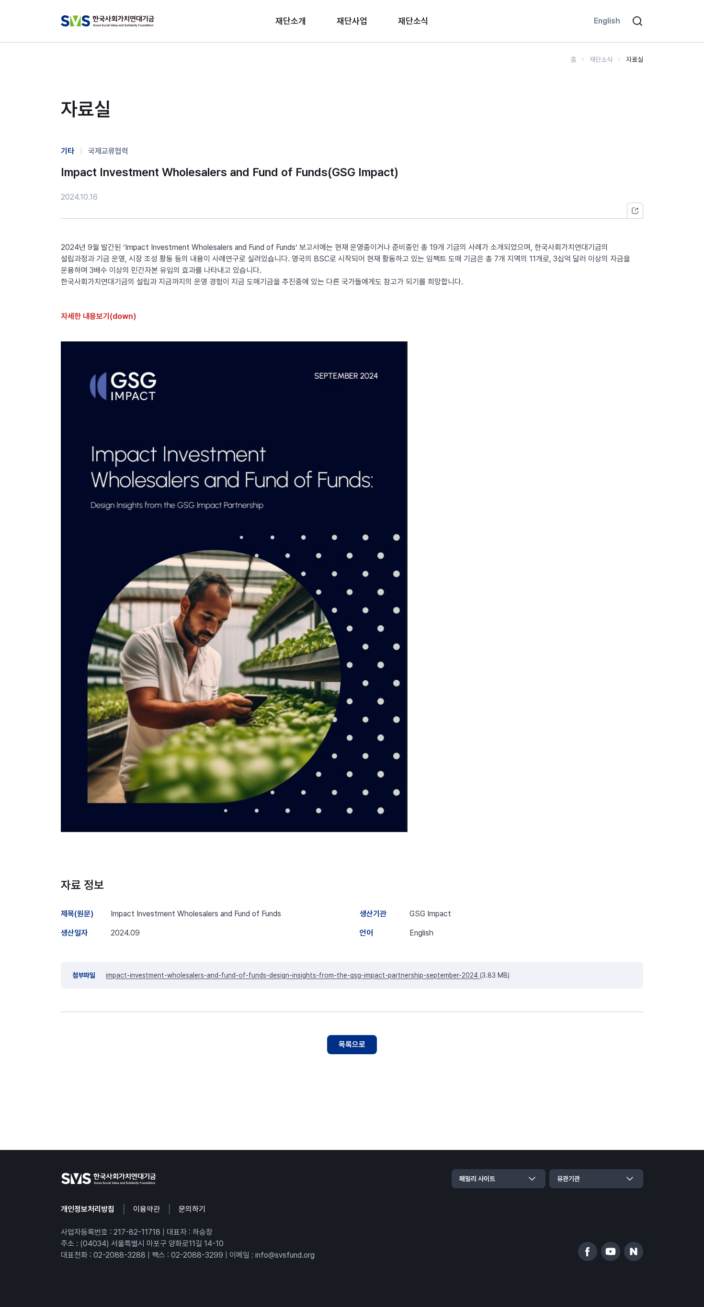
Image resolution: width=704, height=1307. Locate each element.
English (607, 20)
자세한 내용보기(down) (98, 316)
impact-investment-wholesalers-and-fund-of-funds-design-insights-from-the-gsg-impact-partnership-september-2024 (293, 975)
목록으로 (352, 1044)
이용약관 (146, 1209)
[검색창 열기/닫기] (637, 21)
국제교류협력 (108, 151)
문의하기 (192, 1209)
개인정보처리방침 (87, 1209)
